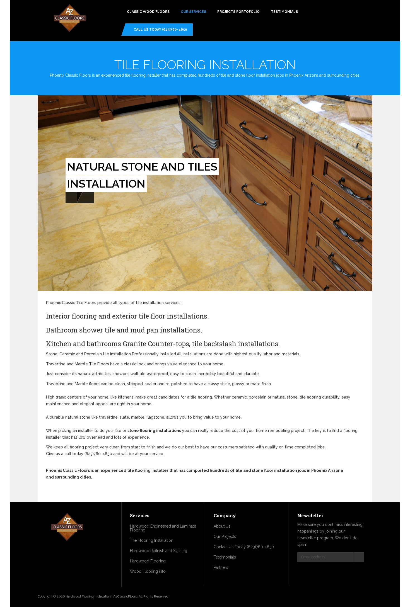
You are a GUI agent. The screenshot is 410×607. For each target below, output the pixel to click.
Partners (221, 567)
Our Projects (225, 536)
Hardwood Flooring (148, 561)
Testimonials (284, 12)
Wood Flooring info (148, 571)
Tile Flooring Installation (151, 540)
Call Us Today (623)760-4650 (160, 29)
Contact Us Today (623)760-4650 (244, 547)
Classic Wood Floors (148, 12)
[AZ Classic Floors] (70, 19)
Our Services (193, 12)
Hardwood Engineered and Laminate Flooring (163, 528)
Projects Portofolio (238, 12)
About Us (222, 526)
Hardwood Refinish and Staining (158, 550)
